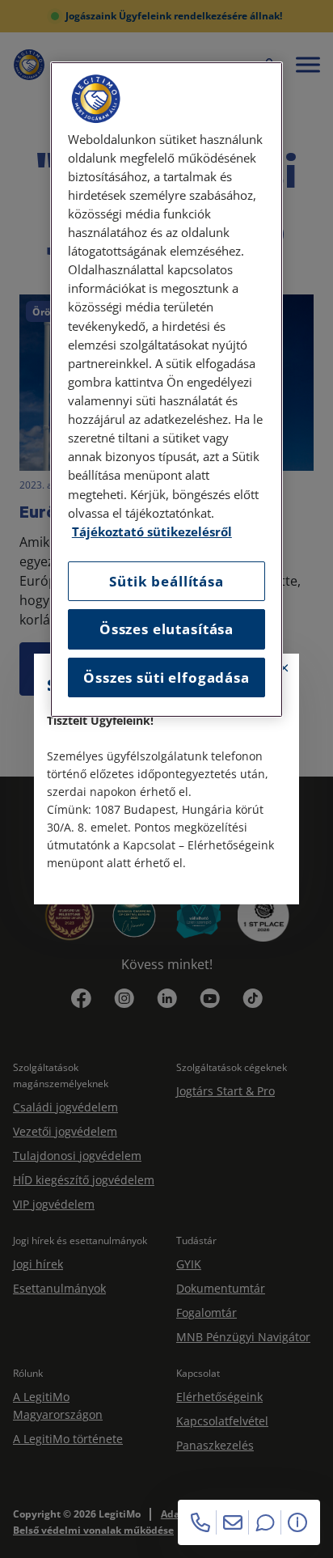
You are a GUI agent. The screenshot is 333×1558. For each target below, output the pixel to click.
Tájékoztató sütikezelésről (152, 531)
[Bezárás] (284, 668)
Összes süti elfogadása (166, 677)
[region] (166, 389)
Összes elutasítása (166, 629)
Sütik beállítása (166, 581)
